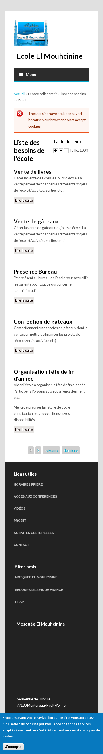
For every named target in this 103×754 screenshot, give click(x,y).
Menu (31, 74)
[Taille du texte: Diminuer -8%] (61, 150)
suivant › (51, 450)
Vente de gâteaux (36, 221)
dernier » (71, 450)
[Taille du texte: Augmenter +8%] (55, 150)
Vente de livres (33, 171)
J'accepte (13, 747)
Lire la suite (24, 200)
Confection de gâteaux (43, 321)
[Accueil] (31, 33)
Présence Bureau (35, 271)
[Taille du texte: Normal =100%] (66, 150)
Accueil (19, 94)
